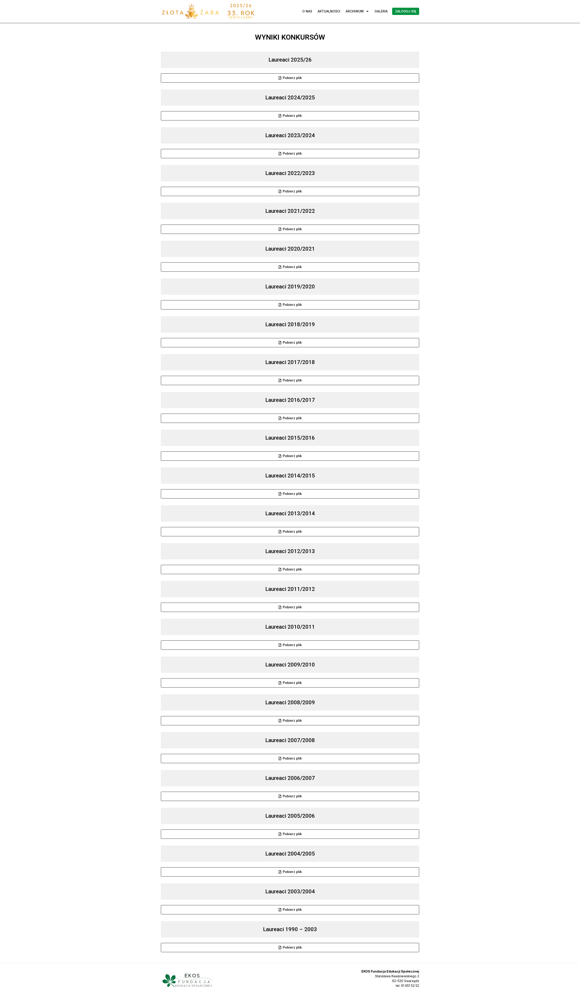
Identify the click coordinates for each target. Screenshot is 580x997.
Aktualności (329, 11)
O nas (307, 11)
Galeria (381, 11)
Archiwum (355, 11)
